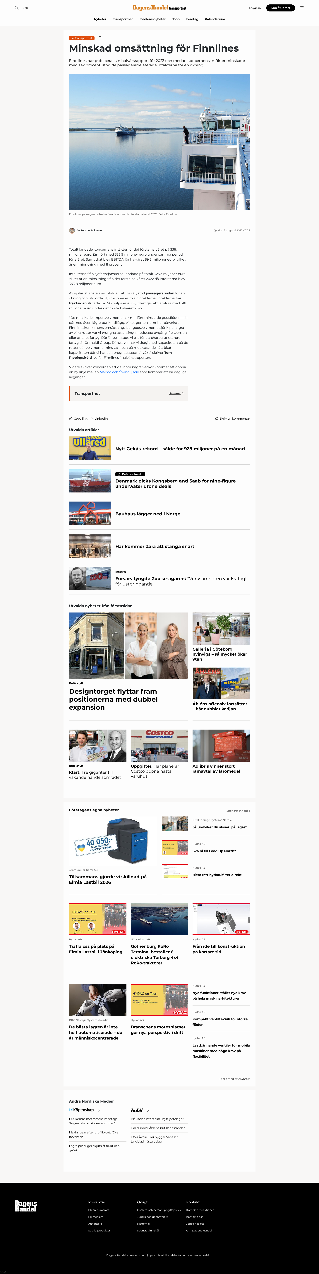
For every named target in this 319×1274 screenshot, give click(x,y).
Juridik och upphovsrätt (152, 1217)
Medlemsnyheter (153, 19)
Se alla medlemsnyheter (234, 1079)
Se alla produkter (99, 1230)
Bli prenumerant (98, 1210)
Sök (25, 8)
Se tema (175, 393)
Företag (192, 19)
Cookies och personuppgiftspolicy (159, 1210)
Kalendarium (215, 19)
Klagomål (143, 1223)
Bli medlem (95, 1217)
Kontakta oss (194, 1217)
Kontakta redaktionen (200, 1210)
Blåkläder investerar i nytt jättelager (157, 1119)
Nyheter (100, 19)
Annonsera (95, 1223)
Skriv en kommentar (234, 418)
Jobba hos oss (195, 1223)
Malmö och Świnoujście (119, 372)
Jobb (176, 19)
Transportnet (123, 19)
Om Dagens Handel (199, 1230)
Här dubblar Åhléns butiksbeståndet (158, 1128)
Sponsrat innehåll (148, 1230)
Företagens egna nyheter (94, 810)
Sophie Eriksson (91, 230)
